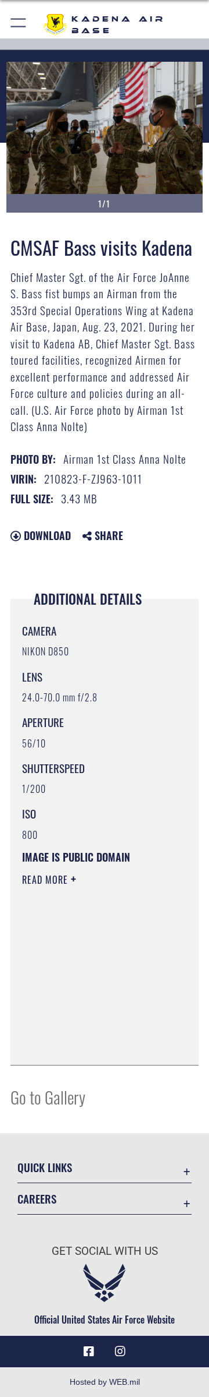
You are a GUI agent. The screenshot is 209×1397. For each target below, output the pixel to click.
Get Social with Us (105, 1251)
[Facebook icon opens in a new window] (89, 1351)
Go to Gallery (47, 1096)
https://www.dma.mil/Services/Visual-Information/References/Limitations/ (92, 1043)
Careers (36, 1198)
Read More (46, 880)
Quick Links (44, 1167)
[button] (19, 25)
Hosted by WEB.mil (105, 1382)
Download (46, 535)
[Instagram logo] (120, 1351)
